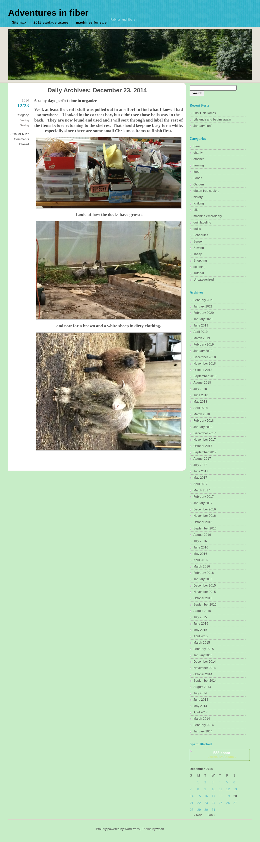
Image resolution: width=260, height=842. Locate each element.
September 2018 (205, 376)
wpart (160, 829)
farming (24, 120)
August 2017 (202, 458)
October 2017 (202, 446)
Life (196, 210)
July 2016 (200, 541)
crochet (198, 159)
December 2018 (204, 357)
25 (220, 803)
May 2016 (200, 554)
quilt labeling (202, 222)
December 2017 (204, 433)
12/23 (23, 105)
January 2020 (203, 319)
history (198, 197)
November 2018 (204, 363)
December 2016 (204, 509)
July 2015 (200, 617)
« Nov (197, 815)
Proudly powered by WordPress (118, 829)
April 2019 (200, 332)
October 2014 (202, 674)
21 (191, 803)
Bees (197, 146)
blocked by (222, 755)
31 (213, 810)
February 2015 (203, 649)
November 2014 (204, 668)
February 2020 (203, 313)
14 (191, 796)
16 (206, 796)
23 (206, 803)
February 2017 (203, 497)
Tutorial (198, 273)
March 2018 (201, 414)
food (196, 172)
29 (199, 810)
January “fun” (202, 126)
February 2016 (203, 573)
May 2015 (200, 630)
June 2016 (200, 547)
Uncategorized (203, 279)
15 (199, 796)
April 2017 (200, 484)
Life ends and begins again (212, 119)
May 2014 (200, 706)
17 (213, 796)
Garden (198, 184)
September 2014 (205, 680)
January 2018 (203, 427)
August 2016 (202, 535)
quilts (197, 229)
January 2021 (203, 306)
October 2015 (202, 598)
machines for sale (91, 22)
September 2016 (205, 528)
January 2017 (203, 503)
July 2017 (200, 465)
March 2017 (201, 490)
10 (213, 789)
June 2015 (200, 623)
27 (235, 803)
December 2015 (204, 585)
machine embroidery (207, 216)
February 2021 (203, 300)
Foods (197, 178)
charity (198, 152)
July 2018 (200, 389)
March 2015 (201, 642)
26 (228, 803)
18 (220, 796)
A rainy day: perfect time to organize (65, 100)
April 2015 (200, 636)
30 (206, 810)
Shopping (200, 260)
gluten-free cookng (206, 191)
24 (213, 803)
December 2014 (204, 661)
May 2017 (200, 477)
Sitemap (19, 22)
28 (191, 810)
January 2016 (203, 579)
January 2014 (203, 731)
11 (220, 789)
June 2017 (200, 471)
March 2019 (201, 338)
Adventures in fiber (48, 13)
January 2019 (203, 351)
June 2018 (200, 395)
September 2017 (205, 452)
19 (228, 796)
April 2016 (200, 560)
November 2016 (204, 516)
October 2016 (202, 522)
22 (199, 803)
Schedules (200, 235)
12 (228, 789)
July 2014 (200, 693)
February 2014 (203, 725)
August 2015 (202, 611)
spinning (199, 267)
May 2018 (200, 401)
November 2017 (204, 439)
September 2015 (205, 604)
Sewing (24, 125)
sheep (197, 254)
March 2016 (201, 566)
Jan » (211, 815)
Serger (198, 241)
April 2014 (200, 712)
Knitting (198, 203)
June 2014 (200, 699)
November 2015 (204, 592)
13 (235, 789)
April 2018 (200, 408)
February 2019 (203, 344)
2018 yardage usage (51, 22)
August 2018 (202, 382)
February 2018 (203, 420)
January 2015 (203, 655)
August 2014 (202, 687)
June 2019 (200, 325)
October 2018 (202, 370)
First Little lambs (204, 113)
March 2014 (201, 718)
